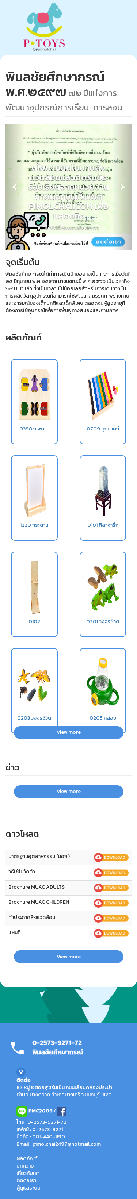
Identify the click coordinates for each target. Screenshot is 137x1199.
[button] (14, 187)
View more (69, 732)
